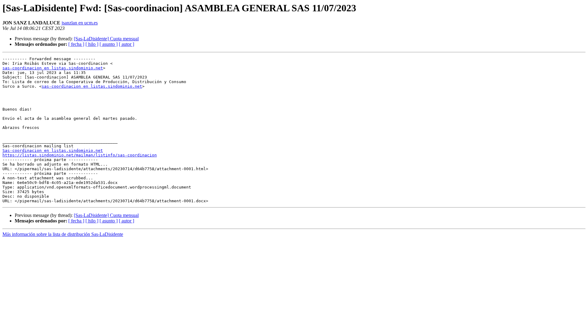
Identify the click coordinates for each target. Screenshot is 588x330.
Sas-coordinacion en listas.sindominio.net (52, 150)
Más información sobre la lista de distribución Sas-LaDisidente (62, 234)
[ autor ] (126, 44)
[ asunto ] (109, 44)
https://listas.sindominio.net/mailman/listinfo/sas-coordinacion (79, 155)
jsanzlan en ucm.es (80, 22)
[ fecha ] (76, 44)
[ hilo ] (91, 44)
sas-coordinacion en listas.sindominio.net (52, 68)
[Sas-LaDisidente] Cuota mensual (106, 38)
